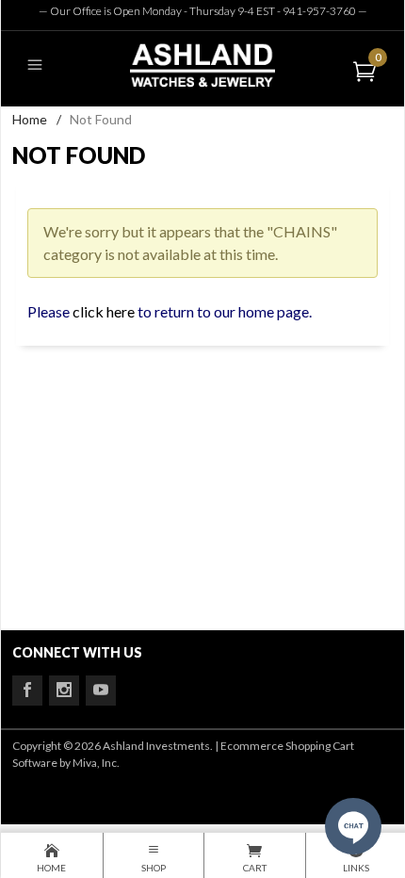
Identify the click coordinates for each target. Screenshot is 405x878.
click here (104, 311)
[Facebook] (27, 690)
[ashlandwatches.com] (202, 64)
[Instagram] (64, 690)
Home (29, 119)
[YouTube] (101, 690)
